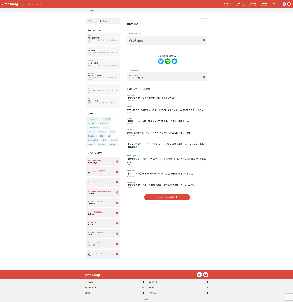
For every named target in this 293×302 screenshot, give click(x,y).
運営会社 (152, 288)
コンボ (105, 127)
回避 (101, 136)
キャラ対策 (106, 119)
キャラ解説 (91, 123)
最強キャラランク (240, 4)
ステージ (102, 132)
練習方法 (102, 144)
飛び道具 (113, 144)
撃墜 (104, 140)
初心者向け (91, 136)
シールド (91, 132)
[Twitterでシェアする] (161, 61)
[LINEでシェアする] (168, 61)
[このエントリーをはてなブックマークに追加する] (174, 61)
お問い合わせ (264, 4)
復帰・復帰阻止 (93, 140)
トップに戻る (89, 282)
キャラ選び (103, 123)
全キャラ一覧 (252, 4)
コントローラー (93, 127)
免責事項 (87, 293)
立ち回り (91, 144)
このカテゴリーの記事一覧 (167, 197)
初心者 (112, 132)
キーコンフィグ (93, 119)
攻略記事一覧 (153, 282)
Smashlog (10, 4)
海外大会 (114, 140)
